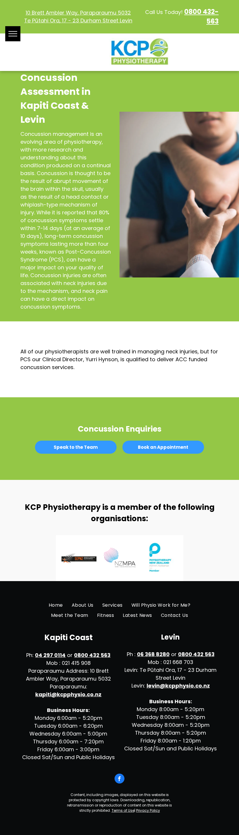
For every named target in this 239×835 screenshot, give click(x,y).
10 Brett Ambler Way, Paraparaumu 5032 (78, 12)
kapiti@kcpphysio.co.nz (68, 694)
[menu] (12, 33)
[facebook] (119, 779)
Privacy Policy (148, 810)
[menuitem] (55, 605)
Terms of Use (123, 810)
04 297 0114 (50, 655)
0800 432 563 (92, 655)
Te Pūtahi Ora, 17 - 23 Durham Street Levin (78, 20)
